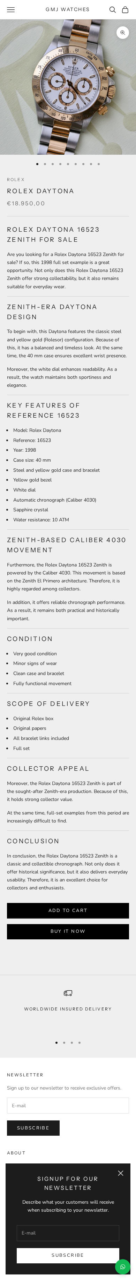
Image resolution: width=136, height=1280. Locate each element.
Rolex (16, 179)
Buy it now (68, 931)
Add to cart (68, 910)
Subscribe (68, 1255)
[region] (68, 1010)
